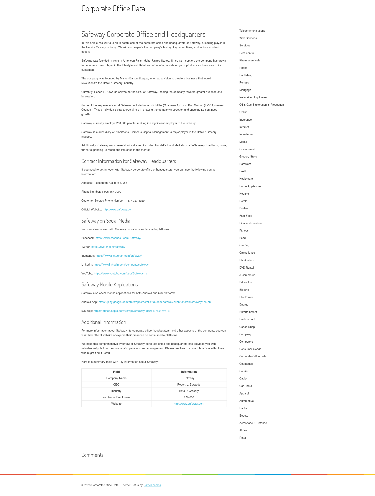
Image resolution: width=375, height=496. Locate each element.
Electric (244, 289)
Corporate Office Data (113, 8)
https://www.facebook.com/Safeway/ (118, 238)
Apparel (244, 393)
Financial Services (251, 223)
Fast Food (245, 216)
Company (245, 334)
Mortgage (245, 90)
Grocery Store (248, 156)
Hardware (245, 164)
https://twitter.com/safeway (108, 247)
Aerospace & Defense (253, 423)
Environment (247, 319)
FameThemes (152, 485)
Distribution (246, 260)
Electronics (246, 297)
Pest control (247, 53)
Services (244, 45)
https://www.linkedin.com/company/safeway (121, 264)
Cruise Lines (247, 252)
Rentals (244, 82)
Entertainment (248, 312)
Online (243, 112)
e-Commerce (247, 275)
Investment (246, 134)
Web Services (248, 38)
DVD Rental (246, 267)
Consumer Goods (250, 349)
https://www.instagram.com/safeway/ (119, 255)
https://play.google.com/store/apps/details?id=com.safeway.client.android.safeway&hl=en (155, 302)
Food (242, 238)
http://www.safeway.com (118, 209)
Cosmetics (246, 363)
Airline (243, 430)
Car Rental (246, 386)
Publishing (245, 75)
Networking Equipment (253, 97)
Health (243, 171)
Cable (243, 378)
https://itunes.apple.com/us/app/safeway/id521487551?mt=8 (131, 311)
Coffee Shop (247, 327)
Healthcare (246, 178)
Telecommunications (252, 30)
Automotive (246, 401)
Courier (243, 371)
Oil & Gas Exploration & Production (261, 104)
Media (243, 142)
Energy (243, 304)
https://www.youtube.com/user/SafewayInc (121, 273)
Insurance (245, 119)
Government (247, 149)
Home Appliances (250, 186)
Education (245, 282)
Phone (243, 68)
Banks (243, 408)
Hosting (244, 193)
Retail (243, 437)
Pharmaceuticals (249, 60)
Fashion (244, 208)
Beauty (243, 415)
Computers (246, 341)
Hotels (243, 201)
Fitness (244, 230)
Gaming (244, 245)
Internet (244, 127)
